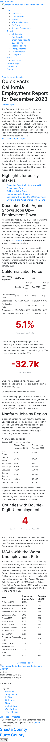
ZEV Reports (17, 43)
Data (9, 10)
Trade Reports (18, 51)
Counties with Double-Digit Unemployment (26, 197)
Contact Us (12, 66)
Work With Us (11, 709)
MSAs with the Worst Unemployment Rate (26, 200)
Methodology (13, 63)
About (9, 57)
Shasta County (13, 729)
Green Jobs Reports (21, 40)
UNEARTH (38, 722)
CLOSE (4, 740)
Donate (10, 69)
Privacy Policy (11, 712)
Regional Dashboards (21, 28)
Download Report (8, 105)
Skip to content (7, 1)
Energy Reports (19, 48)
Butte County (12, 735)
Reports (10, 31)
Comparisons (18, 16)
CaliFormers (17, 25)
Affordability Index (20, 22)
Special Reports (19, 46)
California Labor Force (17, 191)
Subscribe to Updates (10, 717)
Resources (16, 60)
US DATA (4, 669)
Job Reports (17, 37)
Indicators (16, 13)
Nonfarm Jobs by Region (18, 194)
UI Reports (16, 54)
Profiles (15, 19)
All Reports (17, 34)
